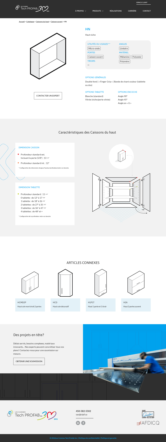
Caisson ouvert (56, 22)
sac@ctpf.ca (81, 414)
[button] (85, 11)
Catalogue (30, 22)
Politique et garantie (108, 438)
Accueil (22, 22)
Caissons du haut (42, 22)
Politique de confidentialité (89, 438)
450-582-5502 (83, 411)
